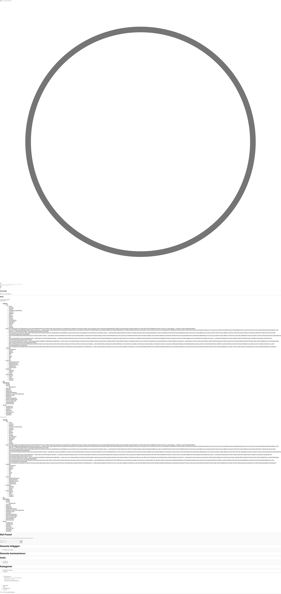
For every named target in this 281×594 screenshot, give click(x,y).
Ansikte (11, 350)
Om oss (4, 405)
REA (4, 381)
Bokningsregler (10, 403)
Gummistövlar (12, 320)
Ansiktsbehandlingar (11, 392)
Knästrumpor (12, 366)
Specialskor (12, 321)
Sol (10, 359)
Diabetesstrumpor (14, 364)
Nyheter (5, 571)
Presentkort (9, 410)
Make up (11, 352)
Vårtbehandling (10, 402)
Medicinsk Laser (10, 395)
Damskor (11, 307)
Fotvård (8, 384)
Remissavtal (12, 387)
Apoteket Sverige (7, 570)
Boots (10, 314)
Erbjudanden (12, 349)
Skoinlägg (8, 369)
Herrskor (11, 309)
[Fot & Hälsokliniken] (5, 0)
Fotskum (11, 380)
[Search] (0, 286)
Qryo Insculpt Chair (11, 400)
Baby (10, 353)
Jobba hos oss (10, 412)
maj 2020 (5, 562)
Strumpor (8, 360)
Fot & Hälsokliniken (9, 592)
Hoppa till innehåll (5, 299)
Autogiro (8, 409)
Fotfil (10, 377)
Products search (4, 285)
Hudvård (8, 348)
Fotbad (11, 375)
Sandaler (11, 323)
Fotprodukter (9, 374)
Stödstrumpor (12, 367)
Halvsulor (11, 370)
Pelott (10, 373)
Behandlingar (6, 382)
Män (10, 357)
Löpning (11, 312)
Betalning (8, 293)
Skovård (11, 327)
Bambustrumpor (13, 363)
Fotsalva (11, 378)
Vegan (10, 325)
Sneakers (11, 313)
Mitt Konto (3, 293)
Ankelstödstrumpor (14, 362)
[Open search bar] (0, 283)
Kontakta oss (9, 406)
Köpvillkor (8, 414)
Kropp (10, 356)
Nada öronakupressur (11, 399)
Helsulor (11, 371)
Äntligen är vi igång (8, 549)
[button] (3, 301)
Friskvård (8, 388)
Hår (10, 355)
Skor (7, 305)
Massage (8, 389)
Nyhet (10, 306)
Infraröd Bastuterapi (11, 398)
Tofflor (10, 324)
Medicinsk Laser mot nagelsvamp (15, 394)
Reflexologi (9, 391)
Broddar (11, 316)
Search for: (3, 540)
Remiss (8, 385)
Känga (10, 317)
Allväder (11, 318)
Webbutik (5, 303)
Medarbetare (9, 407)
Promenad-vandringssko (15, 310)
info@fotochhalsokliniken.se (11, 580)
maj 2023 (5, 561)
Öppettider (9, 413)
